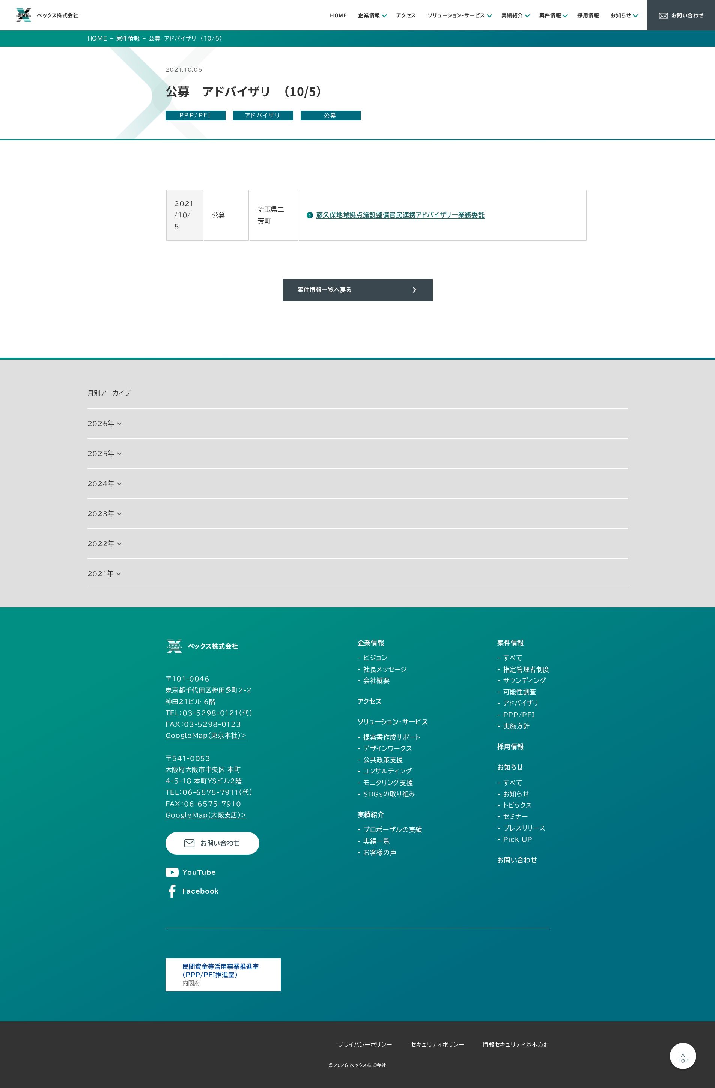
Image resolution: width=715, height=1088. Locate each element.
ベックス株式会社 (57, 15)
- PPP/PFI (515, 715)
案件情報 (550, 15)
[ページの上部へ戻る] (683, 1056)
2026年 (100, 423)
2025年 (100, 453)
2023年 (100, 513)
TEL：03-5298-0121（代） (209, 713)
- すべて (509, 658)
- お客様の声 (377, 852)
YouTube (199, 872)
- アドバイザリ (517, 703)
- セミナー (512, 816)
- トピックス (514, 805)
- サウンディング (521, 680)
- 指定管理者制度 (523, 669)
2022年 (100, 543)
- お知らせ (513, 794)
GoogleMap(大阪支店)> (206, 815)
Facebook (200, 891)
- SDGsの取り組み (386, 794)
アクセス (406, 15)
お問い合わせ (220, 843)
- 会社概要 (374, 680)
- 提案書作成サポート (389, 737)
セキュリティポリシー (437, 1044)
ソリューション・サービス (456, 15)
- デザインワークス (385, 748)
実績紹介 (512, 15)
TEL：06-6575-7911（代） (209, 792)
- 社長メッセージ (382, 669)
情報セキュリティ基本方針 (516, 1044)
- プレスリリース (521, 828)
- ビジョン (373, 658)
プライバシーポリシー (365, 1044)
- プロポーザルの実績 (390, 829)
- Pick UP (514, 839)
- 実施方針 (513, 726)
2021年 (100, 573)
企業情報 (369, 15)
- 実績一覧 (374, 841)
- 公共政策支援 (380, 760)
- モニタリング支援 (385, 783)
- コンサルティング (385, 771)
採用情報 (588, 15)
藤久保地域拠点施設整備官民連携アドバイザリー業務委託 (400, 215)
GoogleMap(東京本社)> (206, 735)
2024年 (100, 483)
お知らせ (620, 15)
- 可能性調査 (516, 692)
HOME (338, 15)
